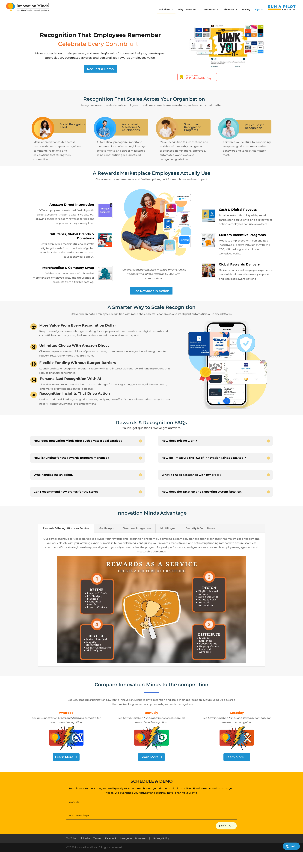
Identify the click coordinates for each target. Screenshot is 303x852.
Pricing (246, 9)
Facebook (110, 838)
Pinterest (140, 838)
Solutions (164, 9)
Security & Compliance (200, 528)
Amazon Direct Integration (71, 204)
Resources (210, 9)
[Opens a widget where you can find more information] (291, 846)
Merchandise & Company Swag (68, 268)
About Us (228, 9)
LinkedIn (85, 838)
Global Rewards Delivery (239, 264)
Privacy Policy (161, 838)
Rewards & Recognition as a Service (66, 528)
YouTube (71, 838)
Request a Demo (100, 69)
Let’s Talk (226, 826)
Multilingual (168, 528)
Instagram (126, 838)
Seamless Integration (137, 528)
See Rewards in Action (151, 291)
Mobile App (106, 528)
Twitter (97, 838)
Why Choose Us (187, 9)
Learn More (64, 757)
